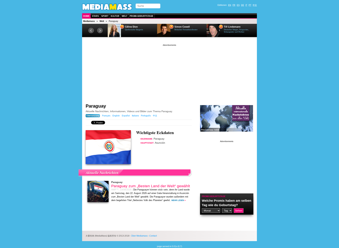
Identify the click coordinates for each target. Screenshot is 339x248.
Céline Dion (131, 27)
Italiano (135, 115)
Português (146, 115)
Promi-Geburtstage (141, 16)
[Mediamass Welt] (226, 134)
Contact (153, 236)
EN (229, 5)
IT (246, 5)
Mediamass (89, 21)
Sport (104, 16)
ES (238, 5)
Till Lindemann (232, 27)
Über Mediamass (139, 236)
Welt (124, 16)
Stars (95, 16)
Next (100, 30)
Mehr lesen (177, 200)
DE (242, 5)
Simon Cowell (182, 27)
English (116, 115)
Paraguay (96, 106)
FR (234, 5)
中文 (255, 5)
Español (126, 115)
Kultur (115, 16)
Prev (91, 30)
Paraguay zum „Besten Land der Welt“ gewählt (150, 186)
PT (250, 5)
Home (86, 16)
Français (106, 115)
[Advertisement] (169, 71)
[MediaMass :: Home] (107, 7)
